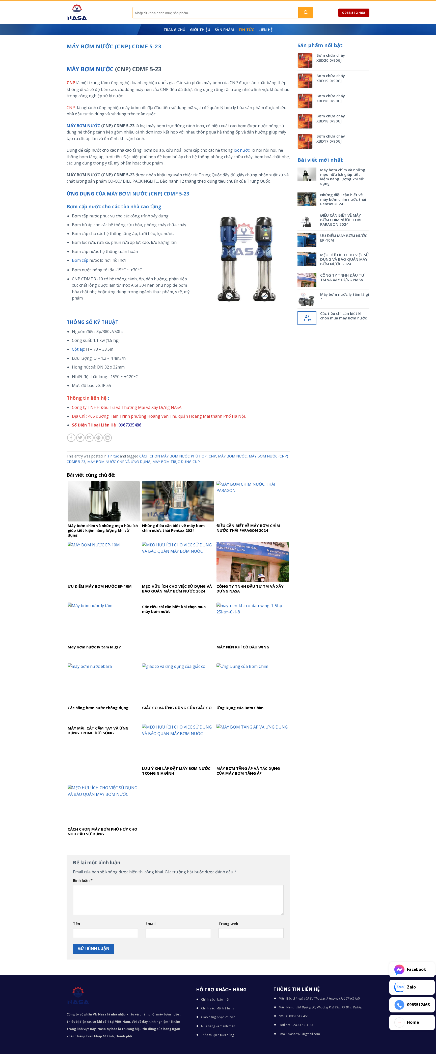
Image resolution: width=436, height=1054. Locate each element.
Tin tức (246, 29)
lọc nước (241, 150)
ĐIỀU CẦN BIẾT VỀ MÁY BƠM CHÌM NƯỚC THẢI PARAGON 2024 (340, 219)
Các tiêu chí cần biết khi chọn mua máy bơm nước (343, 315)
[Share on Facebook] (71, 438)
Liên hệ (265, 29)
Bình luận (83, 880)
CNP (212, 456)
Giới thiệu (200, 29)
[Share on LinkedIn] (107, 438)
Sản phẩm (224, 29)
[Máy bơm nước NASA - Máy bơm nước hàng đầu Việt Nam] (96, 12)
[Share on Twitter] (80, 438)
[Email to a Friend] (89, 438)
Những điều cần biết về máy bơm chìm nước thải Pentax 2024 (343, 199)
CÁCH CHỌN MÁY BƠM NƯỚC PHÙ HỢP (173, 456)
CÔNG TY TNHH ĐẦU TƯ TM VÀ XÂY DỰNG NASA (342, 277)
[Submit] (305, 12)
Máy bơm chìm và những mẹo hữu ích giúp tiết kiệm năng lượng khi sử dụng (342, 177)
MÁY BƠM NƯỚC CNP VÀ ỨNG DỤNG (118, 461)
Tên (76, 923)
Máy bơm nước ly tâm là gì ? (344, 296)
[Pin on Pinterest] (98, 438)
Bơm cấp (80, 260)
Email (150, 923)
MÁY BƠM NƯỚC (90, 69)
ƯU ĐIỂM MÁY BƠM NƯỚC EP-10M (343, 237)
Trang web (228, 923)
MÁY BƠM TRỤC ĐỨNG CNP (176, 461)
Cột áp (78, 349)
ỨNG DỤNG (80, 193)
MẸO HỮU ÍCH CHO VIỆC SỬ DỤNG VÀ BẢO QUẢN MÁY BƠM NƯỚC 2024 (344, 259)
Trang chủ (175, 29)
